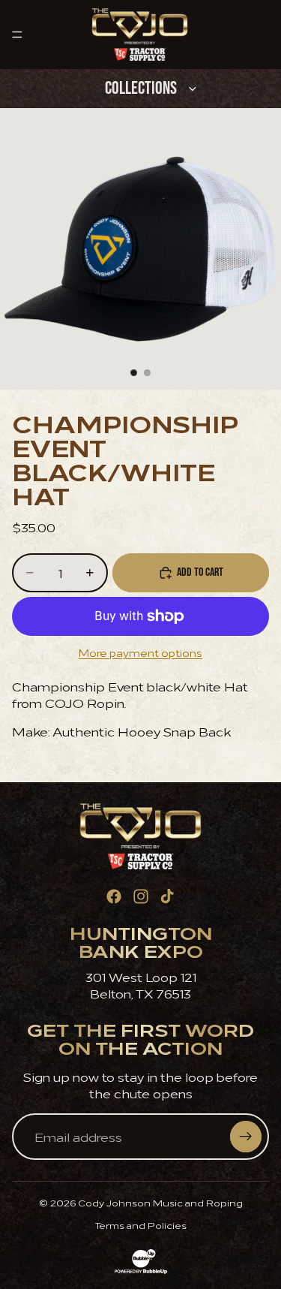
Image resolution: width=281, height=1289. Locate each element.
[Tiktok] (167, 896)
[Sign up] (246, 1136)
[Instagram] (141, 896)
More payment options (140, 652)
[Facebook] (114, 896)
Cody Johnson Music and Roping (160, 1202)
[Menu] (17, 34)
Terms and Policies (141, 1224)
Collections (141, 88)
